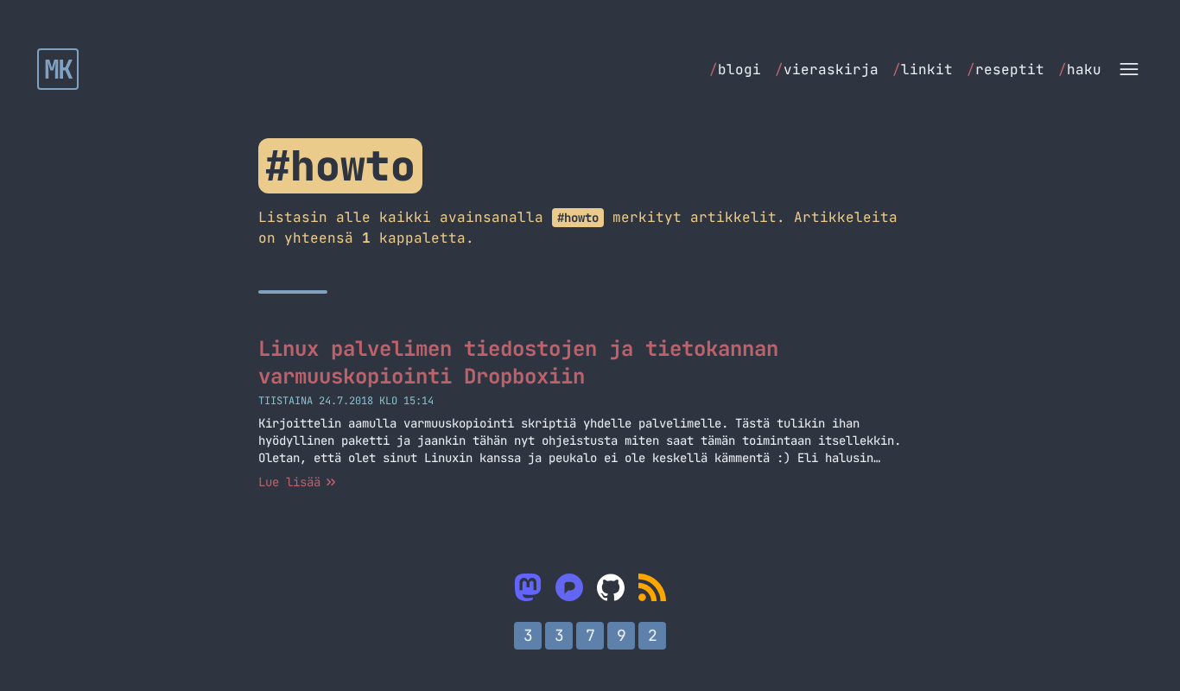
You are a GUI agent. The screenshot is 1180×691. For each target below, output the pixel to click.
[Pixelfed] (569, 587)
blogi (735, 69)
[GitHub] (611, 587)
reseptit (1005, 69)
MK (58, 69)
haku (1079, 69)
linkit (922, 69)
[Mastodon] (528, 587)
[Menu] (1129, 69)
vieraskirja (827, 69)
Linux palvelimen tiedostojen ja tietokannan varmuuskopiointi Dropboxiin (518, 362)
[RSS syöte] (652, 587)
